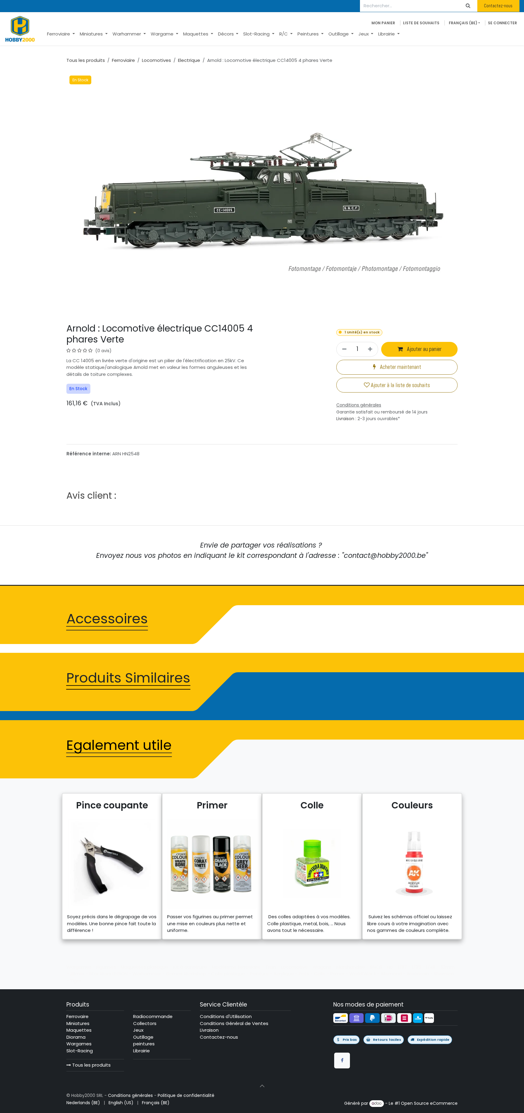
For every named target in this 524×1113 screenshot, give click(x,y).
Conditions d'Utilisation (226, 1016)
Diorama (76, 1037)
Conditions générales (130, 1095)
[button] (262, 1086)
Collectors (144, 1023)
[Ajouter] (371, 349)
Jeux (138, 1030)
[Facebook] (342, 1060)
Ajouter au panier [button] (424, 349)
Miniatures (77, 1023)
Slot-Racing (79, 1050)
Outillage (143, 1037)
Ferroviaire (123, 60)
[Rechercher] (468, 6)
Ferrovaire (77, 1016)
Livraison (345, 419)
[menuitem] (61, 34)
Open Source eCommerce (429, 1103)
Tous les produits (91, 1065)
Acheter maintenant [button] (400, 367)
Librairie (141, 1050)
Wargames (79, 1043)
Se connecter (502, 22)
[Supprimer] (343, 349)
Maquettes (79, 1030)
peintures (144, 1043)
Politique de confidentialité (186, 1095)
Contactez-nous (498, 5)
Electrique (189, 60)
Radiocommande (153, 1016)
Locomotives (156, 60)
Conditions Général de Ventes (234, 1023)
